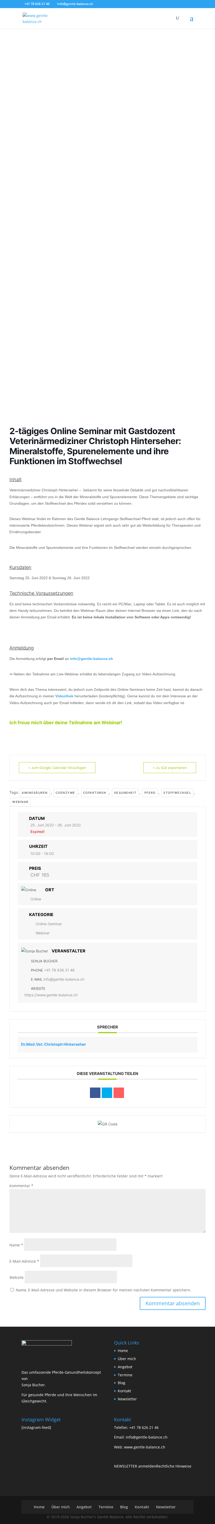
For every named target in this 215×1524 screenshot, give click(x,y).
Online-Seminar (49, 924)
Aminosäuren (35, 793)
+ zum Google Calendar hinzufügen (57, 768)
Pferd (150, 793)
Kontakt (124, 1390)
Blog (121, 1382)
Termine (125, 1374)
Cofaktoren (94, 793)
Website (16, 1277)
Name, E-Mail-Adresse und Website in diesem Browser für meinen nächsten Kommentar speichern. (103, 1289)
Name (16, 1245)
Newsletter (127, 1398)
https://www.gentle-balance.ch (51, 995)
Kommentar (21, 1185)
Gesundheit (125, 793)
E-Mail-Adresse (24, 1261)
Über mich (127, 1358)
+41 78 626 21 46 (59, 970)
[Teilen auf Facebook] (95, 1093)
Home (123, 1350)
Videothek (64, 696)
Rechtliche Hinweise (173, 1466)
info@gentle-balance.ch (91, 659)
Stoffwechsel (177, 793)
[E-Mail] (119, 1093)
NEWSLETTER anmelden (135, 1466)
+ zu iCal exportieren (170, 768)
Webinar (20, 802)
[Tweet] (107, 1093)
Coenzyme (65, 793)
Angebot (125, 1366)
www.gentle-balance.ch (144, 1447)
